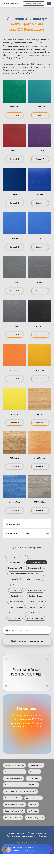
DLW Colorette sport (37, 613)
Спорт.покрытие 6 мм (37, 557)
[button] (14, 91)
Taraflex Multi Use (35, 596)
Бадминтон (36, 585)
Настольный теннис (19, 585)
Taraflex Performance (35, 590)
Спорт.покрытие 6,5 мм (36, 562)
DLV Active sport (14, 618)
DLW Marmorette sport (16, 613)
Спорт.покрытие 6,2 (15, 562)
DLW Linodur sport (35, 607)
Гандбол (27, 579)
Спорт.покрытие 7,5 (15, 568)
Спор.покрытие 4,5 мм (16, 557)
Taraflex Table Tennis (36, 602)
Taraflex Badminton (16, 602)
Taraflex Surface (16, 590)
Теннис (38, 579)
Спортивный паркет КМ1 (35, 618)
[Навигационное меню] (49, 3)
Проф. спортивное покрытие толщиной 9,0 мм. (26, 574)
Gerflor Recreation (16, 607)
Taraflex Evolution (17, 596)
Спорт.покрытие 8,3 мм (36, 568)
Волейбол (15, 579)
